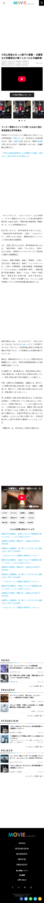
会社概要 (22, 875)
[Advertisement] (22, 28)
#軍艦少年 (4, 63)
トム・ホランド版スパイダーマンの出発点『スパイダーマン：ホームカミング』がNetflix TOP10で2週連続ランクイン (26, 757)
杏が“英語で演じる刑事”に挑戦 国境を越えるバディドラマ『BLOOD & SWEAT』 (26, 677)
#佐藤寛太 (19, 61)
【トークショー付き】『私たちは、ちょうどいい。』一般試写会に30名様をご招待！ (25, 696)
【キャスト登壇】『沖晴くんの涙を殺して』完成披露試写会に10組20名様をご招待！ (26, 706)
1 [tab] (19, 120)
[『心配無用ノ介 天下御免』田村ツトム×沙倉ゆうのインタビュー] (4, 739)
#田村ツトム (13, 742)
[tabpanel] (22, 109)
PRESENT (22, 864)
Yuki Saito (22, 344)
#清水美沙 (11, 65)
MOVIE (22, 859)
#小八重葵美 (18, 771)
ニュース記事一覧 (35, 686)
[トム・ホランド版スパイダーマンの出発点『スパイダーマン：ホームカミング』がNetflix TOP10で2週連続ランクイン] (4, 759)
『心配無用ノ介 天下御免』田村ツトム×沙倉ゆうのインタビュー (26, 737)
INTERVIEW (22, 848)
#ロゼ (18, 672)
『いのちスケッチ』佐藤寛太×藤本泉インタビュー (20, 556)
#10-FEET (4, 61)
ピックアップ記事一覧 (34, 776)
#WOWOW (12, 681)
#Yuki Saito (11, 61)
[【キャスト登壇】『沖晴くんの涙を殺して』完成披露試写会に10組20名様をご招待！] (4, 708)
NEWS (22, 843)
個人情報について (22, 870)
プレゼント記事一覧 (34, 716)
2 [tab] (22, 120)
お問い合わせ (22, 880)
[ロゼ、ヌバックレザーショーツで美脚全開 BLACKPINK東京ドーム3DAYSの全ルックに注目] (4, 669)
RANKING (22, 854)
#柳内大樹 (4, 65)
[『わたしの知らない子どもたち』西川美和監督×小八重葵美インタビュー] (4, 768)
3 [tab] (24, 120)
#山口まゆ (26, 63)
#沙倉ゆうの (19, 742)
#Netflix (12, 762)
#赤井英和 (25, 65)
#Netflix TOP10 (18, 762)
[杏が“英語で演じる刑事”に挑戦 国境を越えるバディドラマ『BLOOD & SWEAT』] (4, 678)
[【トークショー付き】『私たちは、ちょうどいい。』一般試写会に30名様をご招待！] (4, 698)
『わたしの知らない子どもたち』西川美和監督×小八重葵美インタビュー (26, 767)
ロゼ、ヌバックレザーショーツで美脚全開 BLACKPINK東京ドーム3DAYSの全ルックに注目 (26, 667)
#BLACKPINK (13, 672)
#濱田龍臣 (18, 65)
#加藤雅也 (25, 61)
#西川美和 (12, 771)
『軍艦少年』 (17, 138)
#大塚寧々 (19, 63)
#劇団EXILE (11, 63)
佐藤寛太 (16, 141)
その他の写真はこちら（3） (22, 95)
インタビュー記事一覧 (34, 747)
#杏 (16, 681)
